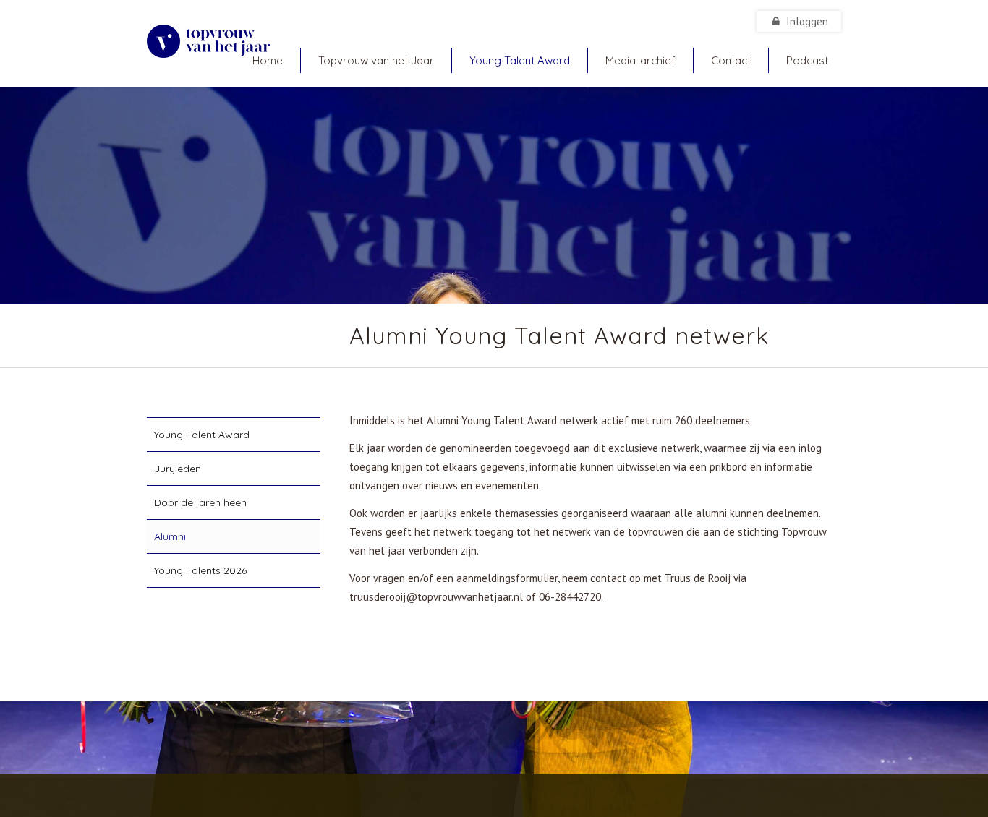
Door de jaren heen (200, 502)
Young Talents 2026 (200, 570)
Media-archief (640, 60)
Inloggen (805, 21)
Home (267, 60)
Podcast (807, 60)
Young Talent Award (519, 60)
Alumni (170, 536)
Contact (731, 60)
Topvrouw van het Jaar (376, 60)
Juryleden (177, 468)
